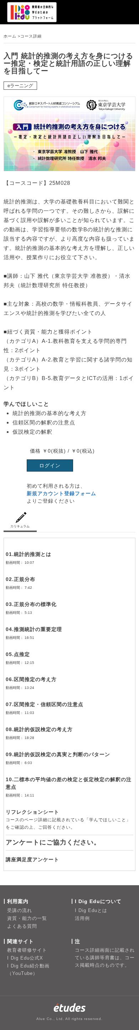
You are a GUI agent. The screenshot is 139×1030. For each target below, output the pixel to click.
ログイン (50, 465)
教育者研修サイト (27, 950)
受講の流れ (19, 910)
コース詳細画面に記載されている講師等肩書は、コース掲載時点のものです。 (105, 957)
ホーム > (12, 36)
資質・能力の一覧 (27, 918)
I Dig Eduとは (91, 910)
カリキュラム (20, 526)
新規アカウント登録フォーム (61, 493)
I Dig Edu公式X (25, 958)
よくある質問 (22, 926)
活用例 (82, 918)
